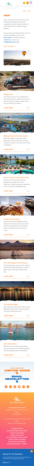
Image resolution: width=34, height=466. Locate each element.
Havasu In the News (17, 435)
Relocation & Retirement (17, 441)
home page (7, 37)
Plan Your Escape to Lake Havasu (16, 263)
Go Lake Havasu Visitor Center (17, 437)
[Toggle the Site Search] (27, 3)
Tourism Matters (17, 428)
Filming (24, 444)
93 (24, 3)
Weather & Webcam (13, 444)
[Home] (9, 3)
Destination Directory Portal (17, 430)
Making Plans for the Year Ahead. (16, 136)
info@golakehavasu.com (11, 42)
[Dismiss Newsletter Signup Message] (31, 451)
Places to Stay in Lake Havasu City (16, 177)
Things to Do (8, 94)
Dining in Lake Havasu (12, 219)
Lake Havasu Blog (10, 344)
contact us (7, 40)
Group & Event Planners (17, 439)
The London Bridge (10, 304)
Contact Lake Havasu (17, 433)
